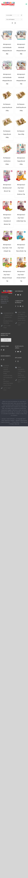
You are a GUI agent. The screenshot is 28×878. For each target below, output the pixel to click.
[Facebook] (15, 294)
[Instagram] (20, 294)
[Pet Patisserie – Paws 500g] (21, 116)
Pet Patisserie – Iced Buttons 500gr (7, 161)
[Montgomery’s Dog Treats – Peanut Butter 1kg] (21, 230)
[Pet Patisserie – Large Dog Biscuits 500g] (7, 89)
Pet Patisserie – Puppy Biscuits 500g (7, 134)
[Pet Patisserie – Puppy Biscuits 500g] (7, 116)
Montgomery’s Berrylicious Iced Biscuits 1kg (7, 188)
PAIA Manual (24, 422)
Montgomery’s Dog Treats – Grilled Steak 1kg (21, 218)
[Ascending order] (21, 15)
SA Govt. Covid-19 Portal (8, 418)
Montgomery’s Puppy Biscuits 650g (21, 161)
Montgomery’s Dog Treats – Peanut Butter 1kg (21, 248)
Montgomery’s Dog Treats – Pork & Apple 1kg (7, 248)
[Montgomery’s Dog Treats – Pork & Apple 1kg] (7, 230)
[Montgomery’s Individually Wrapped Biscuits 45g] (21, 59)
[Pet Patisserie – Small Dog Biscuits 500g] (21, 89)
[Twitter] (18, 306)
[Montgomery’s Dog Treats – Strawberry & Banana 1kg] (7, 200)
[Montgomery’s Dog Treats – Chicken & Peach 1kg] (21, 256)
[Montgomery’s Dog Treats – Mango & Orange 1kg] (7, 256)
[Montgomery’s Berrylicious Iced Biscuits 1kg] (7, 170)
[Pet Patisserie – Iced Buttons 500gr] (7, 143)
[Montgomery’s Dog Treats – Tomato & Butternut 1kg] (21, 170)
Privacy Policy (15, 422)
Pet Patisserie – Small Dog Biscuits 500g (21, 107)
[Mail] (1, 307)
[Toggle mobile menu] (26, 4)
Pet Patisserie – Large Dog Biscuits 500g (7, 107)
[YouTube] (18, 294)
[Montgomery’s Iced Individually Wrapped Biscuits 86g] (7, 29)
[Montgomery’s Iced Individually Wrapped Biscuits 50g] (7, 59)
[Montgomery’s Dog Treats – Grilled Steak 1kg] (21, 200)
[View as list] (15, 23)
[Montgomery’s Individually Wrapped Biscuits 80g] (21, 29)
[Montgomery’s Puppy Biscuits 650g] (21, 143)
